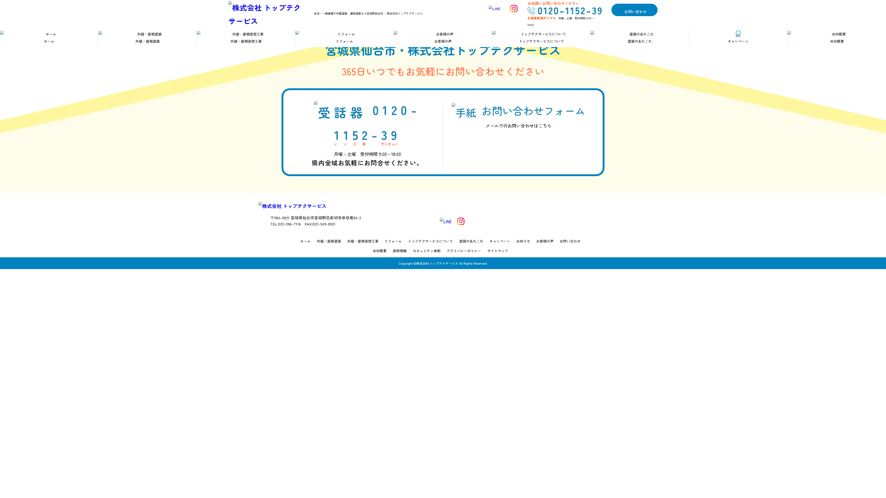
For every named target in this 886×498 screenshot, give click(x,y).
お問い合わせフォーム (533, 116)
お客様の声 (443, 41)
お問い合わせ (635, 11)
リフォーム (344, 41)
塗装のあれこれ (640, 41)
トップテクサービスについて (541, 41)
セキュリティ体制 (426, 250)
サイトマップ (497, 250)
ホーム (49, 41)
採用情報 (400, 250)
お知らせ (523, 241)
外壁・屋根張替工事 (246, 41)
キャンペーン (738, 41)
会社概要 (837, 41)
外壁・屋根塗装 (147, 41)
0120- (367, 134)
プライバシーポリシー (463, 250)
